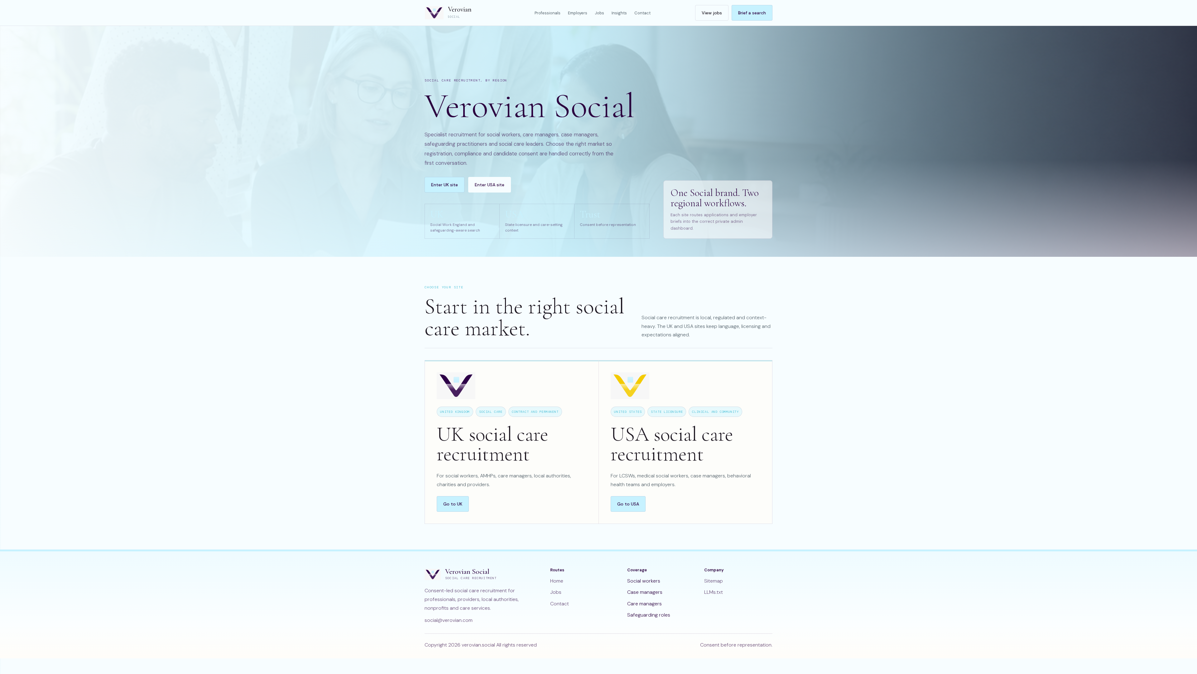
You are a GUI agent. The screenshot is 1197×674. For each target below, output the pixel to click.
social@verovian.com (449, 620)
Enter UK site (444, 185)
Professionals (547, 13)
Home (556, 581)
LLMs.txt (713, 592)
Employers (577, 13)
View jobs (712, 13)
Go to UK (452, 504)
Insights (619, 13)
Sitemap (713, 581)
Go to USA (628, 504)
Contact (642, 13)
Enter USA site (489, 185)
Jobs (599, 13)
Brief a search (752, 13)
